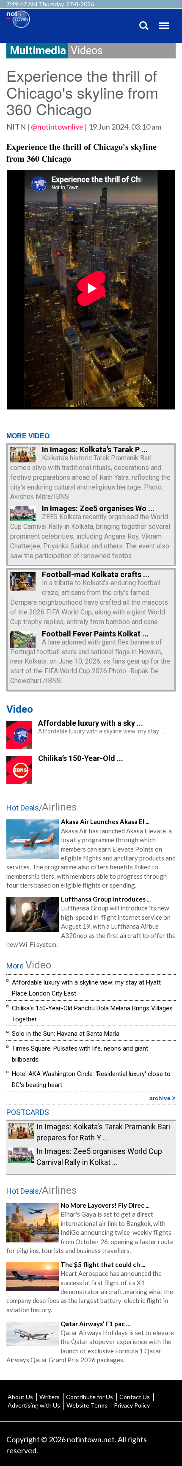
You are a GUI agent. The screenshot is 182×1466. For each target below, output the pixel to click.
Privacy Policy (132, 1405)
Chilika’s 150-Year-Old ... (80, 758)
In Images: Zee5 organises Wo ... (98, 508)
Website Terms (87, 1405)
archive (160, 1098)
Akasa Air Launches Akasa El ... (105, 821)
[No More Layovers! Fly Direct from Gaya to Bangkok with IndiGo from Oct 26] (32, 1221)
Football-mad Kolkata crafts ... (95, 574)
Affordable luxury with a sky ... (90, 723)
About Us (20, 1396)
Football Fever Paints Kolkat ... (95, 634)
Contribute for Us (89, 1396)
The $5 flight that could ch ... (103, 1264)
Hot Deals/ (41, 807)
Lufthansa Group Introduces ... (106, 899)
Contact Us (134, 1396)
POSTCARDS (27, 1112)
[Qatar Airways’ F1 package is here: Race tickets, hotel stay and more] (32, 1332)
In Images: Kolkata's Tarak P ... (95, 449)
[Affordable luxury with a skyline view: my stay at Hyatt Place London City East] (19, 746)
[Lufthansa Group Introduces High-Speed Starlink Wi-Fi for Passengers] (32, 913)
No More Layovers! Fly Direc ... (105, 1205)
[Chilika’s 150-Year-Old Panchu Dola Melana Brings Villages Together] (19, 781)
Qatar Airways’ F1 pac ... (95, 1324)
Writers (49, 1396)
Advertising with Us (34, 1405)
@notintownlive (57, 126)
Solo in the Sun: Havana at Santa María (65, 1033)
